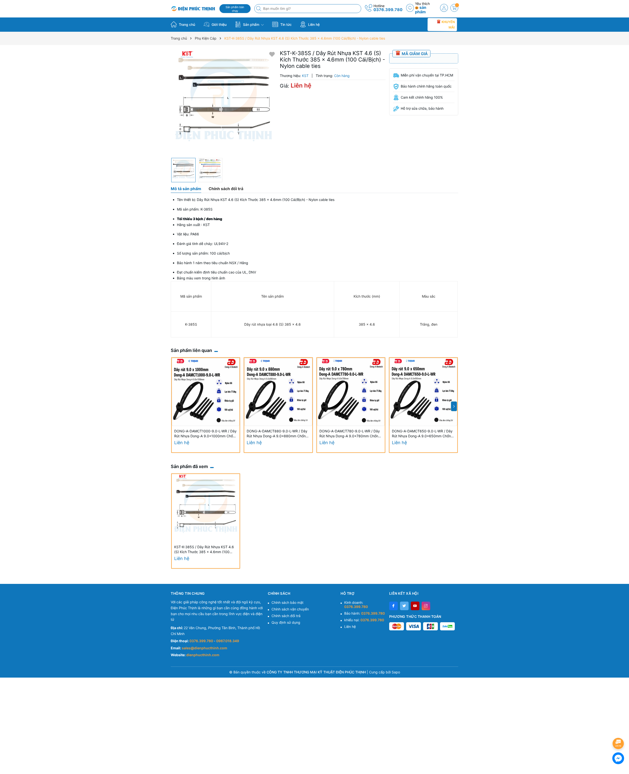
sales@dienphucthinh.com (204, 648)
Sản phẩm (251, 24)
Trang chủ (186, 24)
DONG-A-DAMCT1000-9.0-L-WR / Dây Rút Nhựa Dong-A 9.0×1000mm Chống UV (205, 434)
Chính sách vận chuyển (290, 609)
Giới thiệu (219, 24)
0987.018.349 (227, 641)
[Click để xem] (223, 102)
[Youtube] (415, 606)
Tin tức (285, 24)
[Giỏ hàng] (454, 8)
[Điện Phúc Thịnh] (193, 8)
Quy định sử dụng (286, 622)
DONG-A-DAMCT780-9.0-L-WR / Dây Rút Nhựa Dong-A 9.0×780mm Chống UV (349, 434)
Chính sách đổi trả (286, 616)
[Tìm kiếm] (259, 8)
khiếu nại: (364, 620)
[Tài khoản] (444, 8)
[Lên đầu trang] (619, 730)
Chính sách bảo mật (287, 602)
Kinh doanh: (356, 604)
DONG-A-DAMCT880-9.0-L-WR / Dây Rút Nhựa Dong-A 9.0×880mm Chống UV (277, 434)
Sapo (396, 672)
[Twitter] (404, 606)
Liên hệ (313, 24)
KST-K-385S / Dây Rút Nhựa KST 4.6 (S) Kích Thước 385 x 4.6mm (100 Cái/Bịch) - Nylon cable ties (204, 549)
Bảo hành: (364, 613)
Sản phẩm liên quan (191, 350)
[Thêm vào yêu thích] (272, 54)
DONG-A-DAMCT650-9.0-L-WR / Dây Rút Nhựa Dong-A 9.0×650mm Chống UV (422, 434)
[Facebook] (393, 606)
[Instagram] (426, 606)
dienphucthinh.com (202, 655)
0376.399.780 (387, 9)
